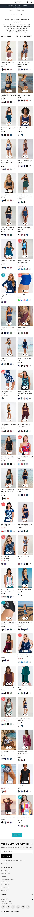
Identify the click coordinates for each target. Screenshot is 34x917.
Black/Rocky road (2, 629)
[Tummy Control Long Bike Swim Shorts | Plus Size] (25, 512)
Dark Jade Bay (11, 724)
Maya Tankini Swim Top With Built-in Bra (7, 590)
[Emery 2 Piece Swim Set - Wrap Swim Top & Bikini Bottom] (8, 478)
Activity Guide (5, 890)
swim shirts (26, 27)
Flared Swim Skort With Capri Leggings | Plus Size (25, 425)
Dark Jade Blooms (27, 826)
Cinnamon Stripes (2, 431)
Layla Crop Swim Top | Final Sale (25, 457)
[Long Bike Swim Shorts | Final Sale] (8, 380)
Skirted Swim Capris (23, 687)
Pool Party (27, 464)
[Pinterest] (3, 907)
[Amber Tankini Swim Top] (8, 643)
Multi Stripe (25, 399)
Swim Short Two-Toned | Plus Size (24, 719)
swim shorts (20, 28)
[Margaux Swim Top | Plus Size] (8, 740)
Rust (27, 100)
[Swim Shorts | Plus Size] (25, 478)
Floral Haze (5, 69)
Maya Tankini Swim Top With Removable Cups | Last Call (24, 818)
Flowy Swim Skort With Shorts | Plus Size (24, 63)
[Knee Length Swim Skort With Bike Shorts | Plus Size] (25, 183)
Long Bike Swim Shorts (7, 327)
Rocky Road (2, 791)
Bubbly (2, 399)
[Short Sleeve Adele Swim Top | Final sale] (8, 512)
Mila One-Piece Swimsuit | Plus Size (25, 228)
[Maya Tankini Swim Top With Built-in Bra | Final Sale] (25, 643)
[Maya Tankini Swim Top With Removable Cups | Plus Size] (8, 149)
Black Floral (11, 102)
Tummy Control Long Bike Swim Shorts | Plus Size (25, 524)
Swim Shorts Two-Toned (24, 589)
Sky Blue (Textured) (25, 662)
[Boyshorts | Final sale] (25, 283)
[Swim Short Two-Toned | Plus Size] (25, 707)
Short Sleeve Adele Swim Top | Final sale (8, 524)
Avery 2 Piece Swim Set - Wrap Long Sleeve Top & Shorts (24, 753)
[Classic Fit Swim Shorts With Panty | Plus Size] (8, 216)
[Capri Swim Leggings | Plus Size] (8, 116)
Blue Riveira (5, 169)
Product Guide (5, 885)
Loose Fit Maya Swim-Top (8, 687)
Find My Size (4, 882)
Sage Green (11, 333)
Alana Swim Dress (22, 327)
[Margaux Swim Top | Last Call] (8, 283)
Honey (8, 200)
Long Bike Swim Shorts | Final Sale (7, 392)
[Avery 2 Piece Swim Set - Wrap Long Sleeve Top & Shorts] (25, 740)
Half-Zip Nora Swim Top (7, 817)
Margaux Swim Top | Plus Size (8, 752)
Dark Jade (22, 202)
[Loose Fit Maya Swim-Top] (8, 676)
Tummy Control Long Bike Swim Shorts (25, 623)
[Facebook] (8, 907)
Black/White (19, 135)
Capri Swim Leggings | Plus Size (8, 128)
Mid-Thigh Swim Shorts (24, 95)
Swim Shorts (4, 358)
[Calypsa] (17, 2)
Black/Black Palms (25, 366)
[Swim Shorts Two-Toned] (25, 578)
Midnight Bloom (2, 724)
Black (8, 69)
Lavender (5, 531)
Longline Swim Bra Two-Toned (24, 128)
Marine (22, 300)
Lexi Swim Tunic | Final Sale (8, 718)
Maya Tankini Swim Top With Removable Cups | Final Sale (24, 262)
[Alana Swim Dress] (25, 316)
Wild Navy (27, 69)
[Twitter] (18, 907)
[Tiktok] (28, 907)
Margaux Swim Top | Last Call (8, 295)
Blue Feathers (27, 662)
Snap (19, 300)
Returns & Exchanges (7, 879)
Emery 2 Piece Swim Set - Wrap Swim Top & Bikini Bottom (8, 491)
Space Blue (11, 135)
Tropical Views (5, 724)
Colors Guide (5, 887)
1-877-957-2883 (6, 902)
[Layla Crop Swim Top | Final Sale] (25, 445)
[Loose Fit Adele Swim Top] (25, 149)
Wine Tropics (11, 69)
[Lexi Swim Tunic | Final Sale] (8, 707)
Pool (27, 300)
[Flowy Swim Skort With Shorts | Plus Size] (25, 51)
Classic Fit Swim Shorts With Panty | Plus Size (7, 228)
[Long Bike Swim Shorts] (8, 316)
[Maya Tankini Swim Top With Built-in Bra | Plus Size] (25, 380)
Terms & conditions (19, 860)
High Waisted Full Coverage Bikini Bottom (8, 425)
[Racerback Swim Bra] (8, 183)
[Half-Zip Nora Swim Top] (8, 805)
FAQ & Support (5, 871)
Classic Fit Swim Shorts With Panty (7, 63)
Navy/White (22, 135)
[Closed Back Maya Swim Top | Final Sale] (8, 545)
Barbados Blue (22, 399)
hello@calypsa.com (7, 903)
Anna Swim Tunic (22, 786)
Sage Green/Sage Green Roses (11, 693)
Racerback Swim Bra (6, 195)
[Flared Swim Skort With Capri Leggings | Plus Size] (25, 412)
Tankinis (18, 27)
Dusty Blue (19, 662)
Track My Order (5, 873)
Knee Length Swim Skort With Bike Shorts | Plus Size (25, 195)
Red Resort (22, 464)
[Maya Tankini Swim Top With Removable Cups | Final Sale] (25, 249)
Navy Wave (8, 333)
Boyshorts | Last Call (6, 786)
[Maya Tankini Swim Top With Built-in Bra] (8, 578)
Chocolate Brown (25, 100)
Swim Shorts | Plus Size (24, 489)
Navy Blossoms (27, 269)
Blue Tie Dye (2, 200)
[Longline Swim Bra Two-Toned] (25, 116)
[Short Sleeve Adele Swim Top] (25, 545)
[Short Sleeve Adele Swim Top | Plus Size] (8, 445)
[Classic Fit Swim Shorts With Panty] (8, 51)
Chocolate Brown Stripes (2, 169)
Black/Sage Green (5, 498)
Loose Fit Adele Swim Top (25, 160)
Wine (2, 102)
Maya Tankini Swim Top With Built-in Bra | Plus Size (25, 392)
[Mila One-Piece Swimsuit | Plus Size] (25, 216)
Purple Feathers (5, 564)
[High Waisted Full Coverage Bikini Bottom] (8, 412)
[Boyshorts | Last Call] (8, 774)
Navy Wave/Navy (19, 366)
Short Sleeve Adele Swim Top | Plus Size (8, 457)
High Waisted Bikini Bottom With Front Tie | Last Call (8, 623)
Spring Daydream (25, 826)
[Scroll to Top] (31, 908)
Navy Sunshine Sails (19, 69)
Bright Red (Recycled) (2, 531)
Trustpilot (4, 864)
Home (11, 10)
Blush (25, 300)
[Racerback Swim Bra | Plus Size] (8, 83)
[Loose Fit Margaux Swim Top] (25, 347)
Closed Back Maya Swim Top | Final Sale (8, 557)
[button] (31, 2)
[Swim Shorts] (8, 347)
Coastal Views (25, 269)
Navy (2, 69)
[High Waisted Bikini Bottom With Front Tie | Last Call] (8, 611)
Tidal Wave (22, 269)
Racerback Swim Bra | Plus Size (8, 95)
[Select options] (7, 58)
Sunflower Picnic (22, 826)
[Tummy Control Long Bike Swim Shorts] (25, 611)
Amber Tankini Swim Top (8, 655)
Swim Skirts (10, 28)
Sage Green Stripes (11, 169)
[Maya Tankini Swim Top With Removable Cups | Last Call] (25, 805)
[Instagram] (13, 907)
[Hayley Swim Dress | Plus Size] (8, 249)
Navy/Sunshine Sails (22, 166)
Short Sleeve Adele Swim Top (24, 557)
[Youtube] (23, 907)
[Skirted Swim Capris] (25, 676)
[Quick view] (10, 58)
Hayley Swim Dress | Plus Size (8, 261)
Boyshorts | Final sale (23, 295)
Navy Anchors (2, 302)
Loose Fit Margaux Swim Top (24, 359)
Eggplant (5, 302)
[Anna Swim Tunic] (25, 774)
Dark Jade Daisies (25, 464)
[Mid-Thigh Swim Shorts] (25, 83)
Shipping (3, 876)
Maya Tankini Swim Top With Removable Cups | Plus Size (7, 162)
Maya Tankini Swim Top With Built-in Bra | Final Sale (25, 655)
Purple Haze (8, 102)
